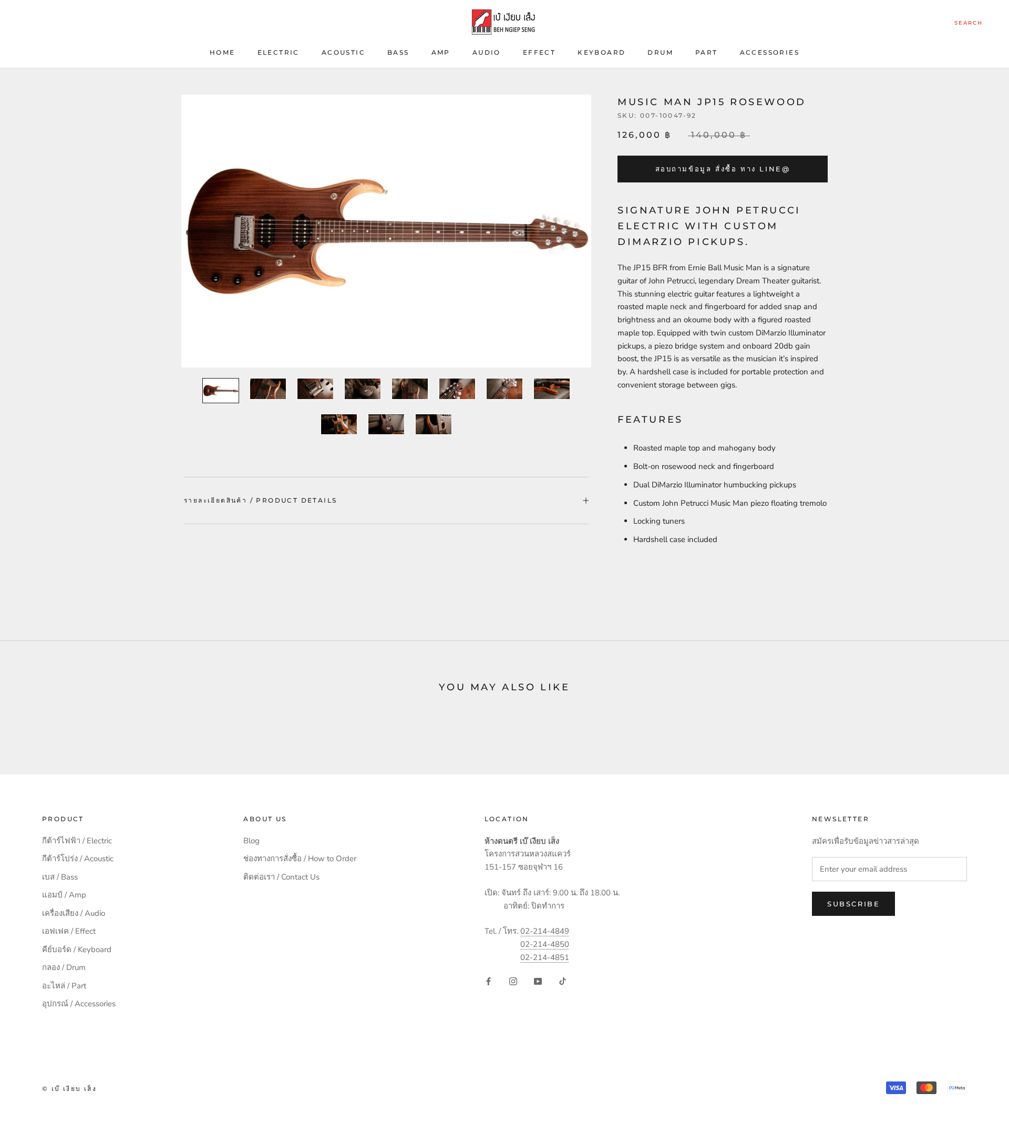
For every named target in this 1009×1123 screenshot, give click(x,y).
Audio (486, 52)
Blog (251, 840)
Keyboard (601, 52)
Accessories (769, 52)
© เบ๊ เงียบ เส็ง (69, 1089)
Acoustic (343, 52)
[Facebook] (488, 981)
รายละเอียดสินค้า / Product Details (260, 500)
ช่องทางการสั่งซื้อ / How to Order (299, 858)
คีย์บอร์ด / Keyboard (76, 949)
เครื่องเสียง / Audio (73, 913)
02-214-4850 (544, 944)
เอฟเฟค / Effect (69, 931)
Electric (279, 52)
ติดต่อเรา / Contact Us (281, 877)
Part (706, 52)
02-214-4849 (544, 931)
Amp (440, 52)
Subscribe (853, 904)
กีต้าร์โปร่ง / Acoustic (78, 858)
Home (222, 52)
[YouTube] (538, 981)
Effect (539, 52)
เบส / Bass (60, 877)
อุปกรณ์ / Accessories (79, 1003)
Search (968, 22)
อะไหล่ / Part (64, 986)
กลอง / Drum (64, 967)
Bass (398, 52)
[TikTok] (563, 981)
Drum (660, 52)
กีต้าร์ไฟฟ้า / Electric (77, 840)
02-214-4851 (544, 957)
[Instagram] (513, 981)
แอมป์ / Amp (64, 895)
